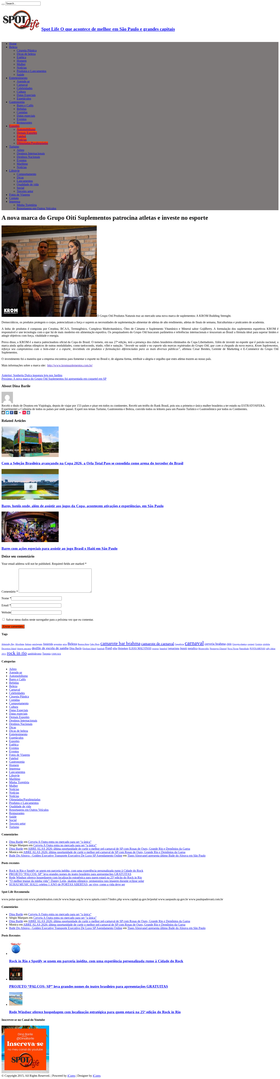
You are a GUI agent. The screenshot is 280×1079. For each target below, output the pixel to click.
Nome (5, 598)
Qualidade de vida (28, 184)
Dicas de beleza (26, 54)
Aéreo (20, 150)
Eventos (21, 119)
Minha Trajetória (27, 205)
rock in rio (17, 653)
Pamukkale (244, 649)
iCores (71, 1075)
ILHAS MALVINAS (140, 648)
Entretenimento (18, 78)
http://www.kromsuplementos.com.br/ (70, 365)
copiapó (250, 644)
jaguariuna (173, 648)
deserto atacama (24, 649)
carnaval (194, 643)
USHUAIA (56, 654)
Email (5, 605)
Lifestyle (14, 170)
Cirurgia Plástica (27, 50)
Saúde (20, 74)
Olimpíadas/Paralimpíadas (32, 143)
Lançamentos (25, 181)
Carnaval (22, 84)
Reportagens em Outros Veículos (36, 208)
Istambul (163, 649)
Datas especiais (26, 115)
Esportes (14, 126)
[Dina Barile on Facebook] (11, 413)
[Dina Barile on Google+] (16, 413)
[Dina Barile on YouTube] (24, 413)
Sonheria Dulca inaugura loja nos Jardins (32, 375)
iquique (155, 649)
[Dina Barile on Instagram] (28, 413)
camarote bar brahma (120, 643)
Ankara (28, 644)
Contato (14, 198)
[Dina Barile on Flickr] (20, 413)
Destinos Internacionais (31, 153)
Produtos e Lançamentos (31, 71)
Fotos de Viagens (19, 194)
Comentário (10, 591)
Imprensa (14, 201)
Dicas (20, 177)
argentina (58, 644)
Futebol (21, 136)
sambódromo (35, 653)
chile (229, 643)
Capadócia (179, 644)
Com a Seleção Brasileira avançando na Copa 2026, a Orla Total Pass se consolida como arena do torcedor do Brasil (92, 463)
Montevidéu (203, 649)
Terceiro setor (25, 191)
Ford (108, 648)
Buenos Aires (83, 644)
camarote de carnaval (157, 643)
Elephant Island (89, 649)
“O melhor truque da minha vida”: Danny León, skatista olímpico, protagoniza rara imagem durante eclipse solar (76, 881)
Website (6, 612)
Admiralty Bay (8, 644)
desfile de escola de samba (50, 648)
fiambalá (101, 649)
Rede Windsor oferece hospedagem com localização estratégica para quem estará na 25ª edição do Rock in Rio (75, 877)
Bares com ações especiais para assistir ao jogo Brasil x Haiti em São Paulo (60, 548)
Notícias (22, 67)
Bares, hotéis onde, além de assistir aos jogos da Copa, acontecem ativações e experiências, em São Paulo (83, 506)
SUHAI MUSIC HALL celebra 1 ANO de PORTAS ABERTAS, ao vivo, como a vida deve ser (67, 884)
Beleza (13, 47)
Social (20, 187)
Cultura (21, 91)
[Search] (3, 4)
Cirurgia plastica (239, 644)
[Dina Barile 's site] (3, 413)
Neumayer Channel (218, 649)
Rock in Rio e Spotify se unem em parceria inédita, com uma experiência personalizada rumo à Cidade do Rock (76, 870)
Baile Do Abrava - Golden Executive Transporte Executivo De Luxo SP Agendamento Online (65, 855)
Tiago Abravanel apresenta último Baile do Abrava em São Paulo (166, 855)
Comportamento (26, 174)
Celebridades (24, 88)
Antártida (48, 643)
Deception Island (9, 649)
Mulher (21, 64)
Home (13, 43)
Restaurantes (24, 122)
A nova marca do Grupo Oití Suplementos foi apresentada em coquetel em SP (54, 378)
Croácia (258, 644)
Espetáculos (24, 98)
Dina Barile (75, 648)
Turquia (46, 653)
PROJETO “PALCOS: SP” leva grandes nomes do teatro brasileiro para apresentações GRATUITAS (70, 874)
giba (115, 648)
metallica (193, 648)
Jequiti (183, 648)
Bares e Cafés (25, 105)
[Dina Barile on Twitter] (7, 413)
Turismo (14, 146)
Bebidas (21, 108)
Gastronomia (17, 102)
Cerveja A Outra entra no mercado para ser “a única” (59, 841)
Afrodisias (19, 644)
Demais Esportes (27, 132)
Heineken (123, 648)
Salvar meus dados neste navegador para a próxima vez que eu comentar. (50, 619)
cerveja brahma (215, 644)
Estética (21, 57)
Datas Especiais (26, 95)
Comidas (22, 112)
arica (65, 644)
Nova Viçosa (232, 649)
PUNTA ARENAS (257, 649)
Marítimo (22, 163)
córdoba (266, 644)
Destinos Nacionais (28, 157)
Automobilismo (26, 129)
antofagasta (37, 644)
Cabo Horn (95, 644)
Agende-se (23, 81)
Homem (21, 60)
